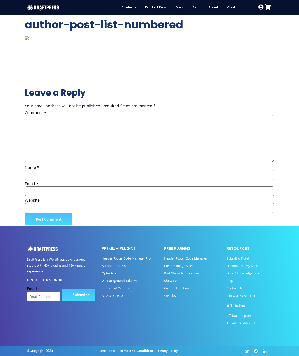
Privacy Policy (167, 351)
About (213, 7)
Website (32, 200)
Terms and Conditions (136, 351)
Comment (35, 113)
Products (128, 7)
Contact (234, 7)
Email (31, 184)
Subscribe (81, 294)
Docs (179, 7)
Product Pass (156, 7)
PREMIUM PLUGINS (119, 248)
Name (32, 167)
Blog (196, 7)
